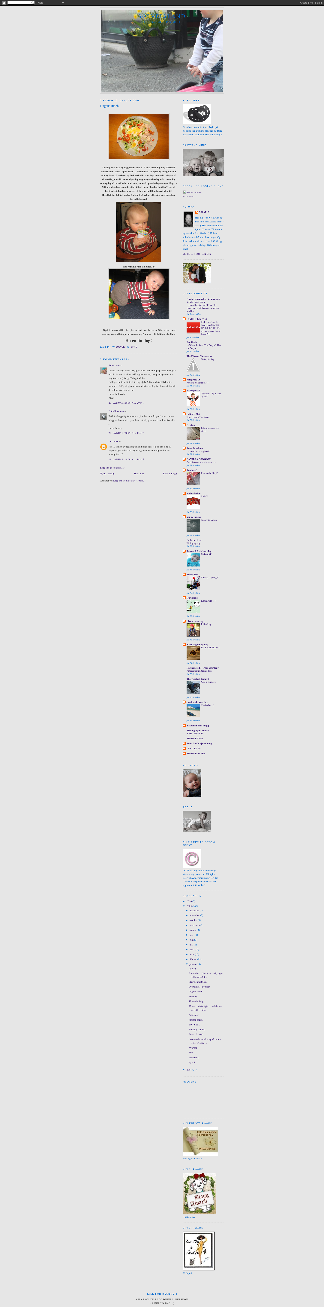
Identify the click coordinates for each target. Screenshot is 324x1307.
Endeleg (193, 996)
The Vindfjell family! (198, 678)
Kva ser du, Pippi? (209, 473)
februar (193, 959)
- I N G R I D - (194, 748)
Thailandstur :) (207, 705)
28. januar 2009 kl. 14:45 (126, 459)
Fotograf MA (193, 379)
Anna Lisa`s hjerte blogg (199, 743)
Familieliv (192, 342)
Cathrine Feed (194, 540)
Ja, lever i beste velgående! (198, 451)
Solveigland (162, 16)
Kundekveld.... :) (208, 600)
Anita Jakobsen (195, 448)
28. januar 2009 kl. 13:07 (126, 433)
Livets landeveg (195, 621)
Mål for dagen (196, 1019)
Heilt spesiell (193, 390)
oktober (194, 920)
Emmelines (192, 574)
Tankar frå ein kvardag (199, 551)
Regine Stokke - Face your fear (203, 667)
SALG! (204, 496)
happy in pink (194, 516)
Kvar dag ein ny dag (197, 644)
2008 (189, 1069)
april (192, 949)
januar (193, 964)
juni (192, 939)
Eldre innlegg (170, 473)
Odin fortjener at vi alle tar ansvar (201, 462)
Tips (191, 1052)
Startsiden (139, 473)
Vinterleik (194, 1057)
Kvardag (193, 1047)
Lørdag (192, 968)
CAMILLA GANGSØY (199, 459)
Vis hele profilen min (197, 254)
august (193, 930)
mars (192, 954)
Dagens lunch (195, 991)
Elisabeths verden (196, 753)
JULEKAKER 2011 (210, 647)
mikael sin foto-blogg (198, 725)
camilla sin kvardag (197, 702)
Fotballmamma (116, 411)
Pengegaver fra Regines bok (199, 670)
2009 (189, 906)
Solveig (204, 212)
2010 (189, 901)
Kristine (191, 424)
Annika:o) (192, 470)
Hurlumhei (192, 597)
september (195, 925)
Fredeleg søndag (197, 1029)
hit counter (188, 196)
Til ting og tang (193, 543)
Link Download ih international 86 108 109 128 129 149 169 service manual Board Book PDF (210, 327)
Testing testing (207, 359)
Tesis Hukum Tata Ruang (198, 416)
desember (195, 910)
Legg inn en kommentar (112, 467)
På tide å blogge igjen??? (197, 382)
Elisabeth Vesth (195, 738)
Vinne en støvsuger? (210, 577)
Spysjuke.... (194, 1024)
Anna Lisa (114, 365)
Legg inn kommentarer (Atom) (128, 480)
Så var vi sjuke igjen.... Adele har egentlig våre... (205, 1008)
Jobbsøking (206, 624)
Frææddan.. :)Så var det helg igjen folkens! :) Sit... (206, 975)
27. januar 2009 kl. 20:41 (126, 402)
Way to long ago (208, 681)
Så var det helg (196, 1001)
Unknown (113, 441)
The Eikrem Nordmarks (199, 356)
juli (192, 934)
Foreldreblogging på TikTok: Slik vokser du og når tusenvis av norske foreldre (203, 307)
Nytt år (192, 1062)
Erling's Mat (193, 414)
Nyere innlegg (107, 473)
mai (192, 944)
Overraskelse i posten (199, 986)
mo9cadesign (193, 493)
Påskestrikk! (206, 554)
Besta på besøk (196, 1034)
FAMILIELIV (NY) (197, 319)
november (195, 915)
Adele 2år (193, 1014)
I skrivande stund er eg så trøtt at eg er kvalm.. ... (205, 1041)
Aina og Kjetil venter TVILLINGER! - (198, 731)
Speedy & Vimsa (209, 519)
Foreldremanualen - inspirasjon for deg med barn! (203, 300)
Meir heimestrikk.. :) (199, 981)
